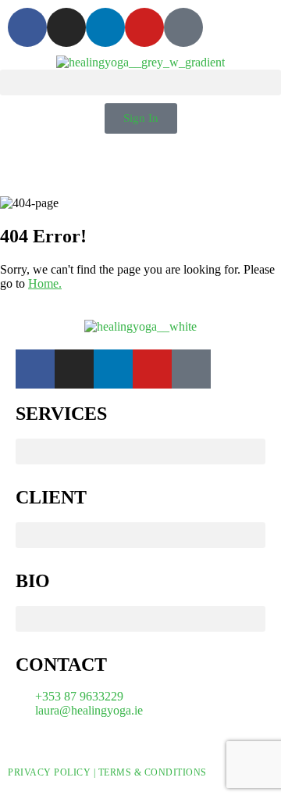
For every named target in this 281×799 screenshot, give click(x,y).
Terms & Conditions (152, 772)
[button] (140, 82)
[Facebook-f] (27, 27)
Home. (45, 283)
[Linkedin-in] (105, 27)
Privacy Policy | (53, 772)
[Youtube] (144, 27)
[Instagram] (66, 27)
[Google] (183, 27)
